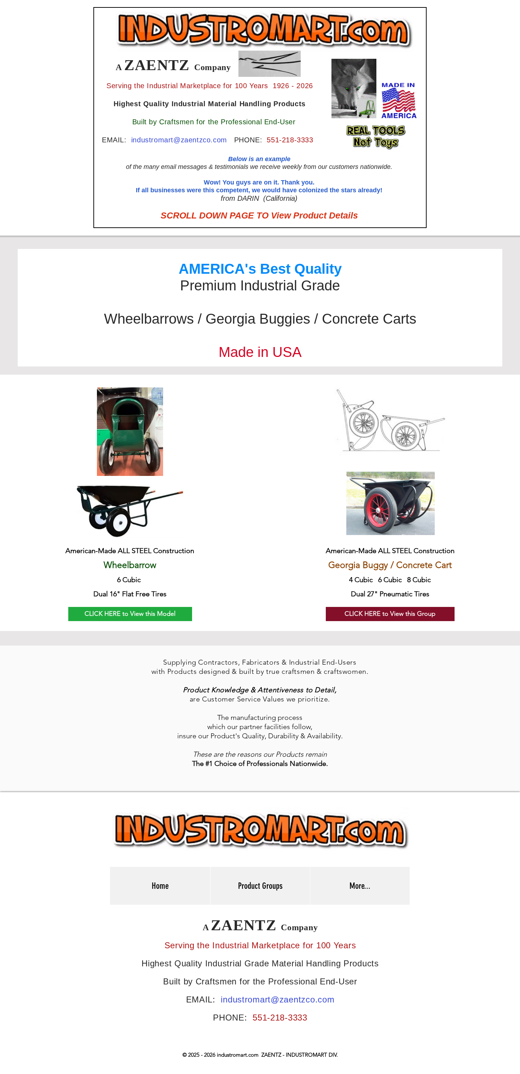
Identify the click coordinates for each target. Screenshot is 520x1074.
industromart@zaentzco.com (179, 140)
